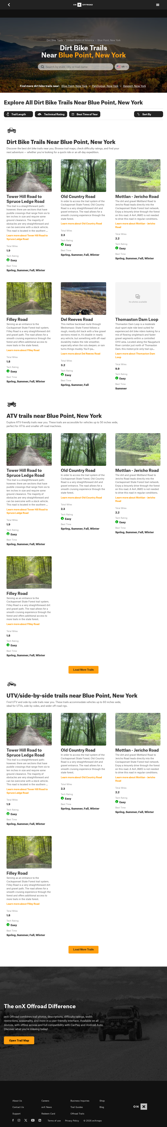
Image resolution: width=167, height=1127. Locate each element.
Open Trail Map (19, 1040)
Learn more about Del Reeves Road (83, 337)
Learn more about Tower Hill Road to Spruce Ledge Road (29, 216)
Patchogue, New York (105, 85)
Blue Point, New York (74, 85)
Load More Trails (83, 669)
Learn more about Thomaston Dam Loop (138, 337)
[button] (18, 114)
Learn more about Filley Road (29, 337)
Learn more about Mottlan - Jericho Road (138, 216)
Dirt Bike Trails (55, 40)
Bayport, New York (134, 85)
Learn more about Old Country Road (83, 216)
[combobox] (78, 66)
